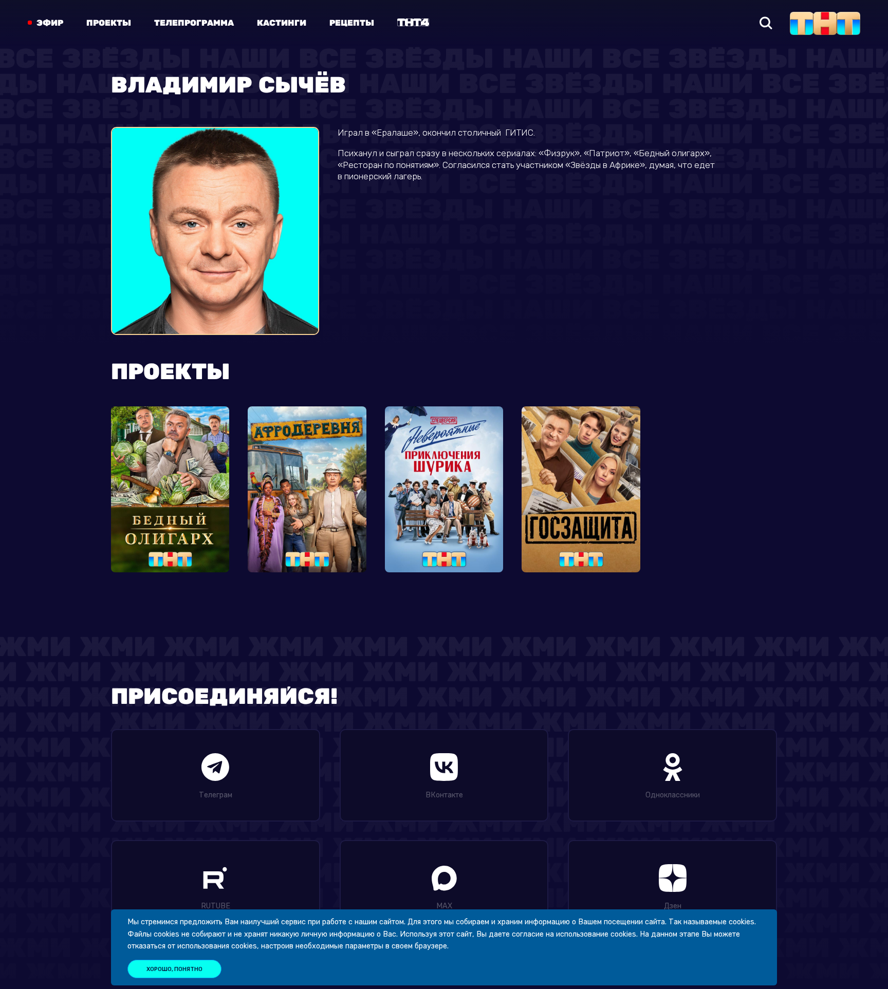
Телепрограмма (194, 23)
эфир (49, 23)
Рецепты (351, 23)
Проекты (108, 23)
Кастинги (281, 23)
